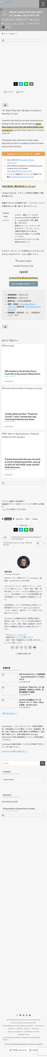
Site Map (20, 1028)
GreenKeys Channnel (32, 1031)
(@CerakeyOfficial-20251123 (19, 171)
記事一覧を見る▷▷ (9, 713)
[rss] (26, 1015)
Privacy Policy (39, 1026)
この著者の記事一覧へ (23, 653)
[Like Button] (5, 105)
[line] (20, 1015)
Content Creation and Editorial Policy (23, 1023)
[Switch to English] (20, 92)
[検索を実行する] (42, 763)
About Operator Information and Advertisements (23, 1020)
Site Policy (11, 1028)
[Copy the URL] (31, 84)
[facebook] (21, 647)
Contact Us (35, 1028)
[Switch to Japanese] (9, 92)
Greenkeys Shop (23, 1034)
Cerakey (21, 23)
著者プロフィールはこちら (16, 634)
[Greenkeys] (6, 4)
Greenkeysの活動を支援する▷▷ (14, 751)
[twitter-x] (25, 647)
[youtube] (34, 647)
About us (27, 1028)
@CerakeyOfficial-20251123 (21, 176)
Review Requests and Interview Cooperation (18, 1026)
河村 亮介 (8, 571)
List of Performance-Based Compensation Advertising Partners (21, 1038)
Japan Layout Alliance (15, 1031)
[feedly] (23, 1015)
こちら (4, 509)
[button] (16, 84)
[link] (12, 647)
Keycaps (36, 20)
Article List (8, 23)
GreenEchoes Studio (10, 801)
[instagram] (30, 647)
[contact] (30, 1015)
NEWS (15, 23)
